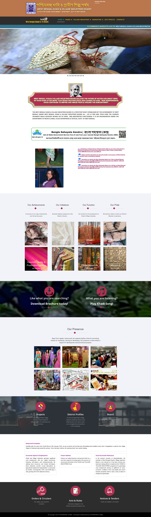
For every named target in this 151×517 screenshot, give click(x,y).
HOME (60, 20)
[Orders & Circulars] (41, 491)
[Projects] (40, 406)
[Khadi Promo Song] (102, 291)
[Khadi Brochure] (49, 291)
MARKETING (97, 20)
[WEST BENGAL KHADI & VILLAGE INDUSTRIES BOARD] (37, 22)
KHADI (68, 20)
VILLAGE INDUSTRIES (81, 20)
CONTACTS (120, 20)
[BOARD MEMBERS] (110, 406)
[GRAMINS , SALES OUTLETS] (46, 19)
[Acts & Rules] (75, 491)
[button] (67, 75)
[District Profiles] (75, 406)
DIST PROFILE (110, 20)
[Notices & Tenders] (109, 491)
